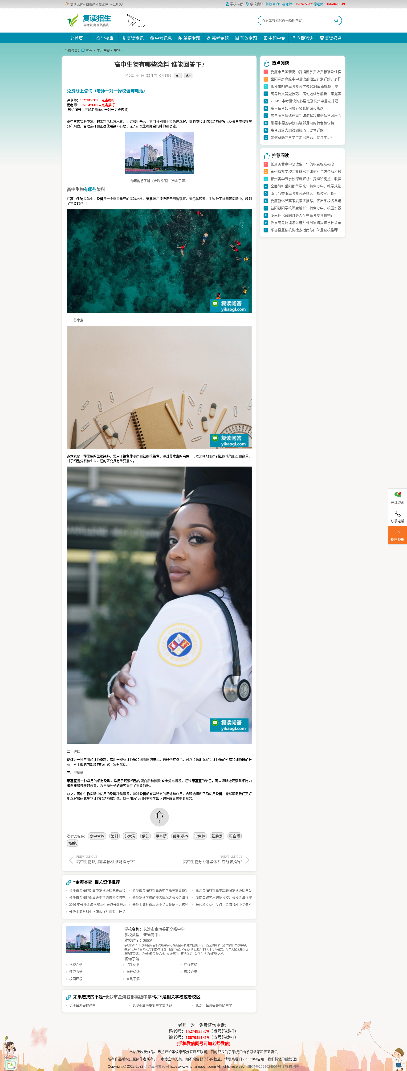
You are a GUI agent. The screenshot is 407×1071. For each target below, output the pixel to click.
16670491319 (197, 1037)
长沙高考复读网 (156, 1066)
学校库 (107, 38)
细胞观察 (180, 836)
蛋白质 (234, 836)
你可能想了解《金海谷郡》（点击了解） (159, 181)
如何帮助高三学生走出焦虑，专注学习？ (302, 138)
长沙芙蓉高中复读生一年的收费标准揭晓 (302, 164)
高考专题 (220, 38)
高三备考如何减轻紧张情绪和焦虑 (297, 108)
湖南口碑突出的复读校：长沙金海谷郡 (224, 897)
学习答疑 (103, 50)
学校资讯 (256, 4)
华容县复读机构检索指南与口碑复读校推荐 (304, 230)
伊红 (145, 836)
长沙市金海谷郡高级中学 (164, 929)
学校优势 (133, 972)
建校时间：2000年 (139, 941)
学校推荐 (236, 4)
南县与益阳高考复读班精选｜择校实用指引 (304, 193)
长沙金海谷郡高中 (82, 1005)
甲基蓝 (161, 836)
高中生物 (97, 836)
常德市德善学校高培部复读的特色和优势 (302, 123)
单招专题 (191, 38)
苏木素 (130, 836)
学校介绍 (75, 965)
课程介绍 (190, 972)
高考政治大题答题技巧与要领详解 (297, 130)
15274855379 (197, 1031)
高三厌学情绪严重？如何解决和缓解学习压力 (306, 116)
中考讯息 (163, 38)
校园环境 (75, 979)
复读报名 (333, 38)
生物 (117, 50)
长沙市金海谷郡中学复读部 (152, 1005)
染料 (114, 836)
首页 (78, 38)
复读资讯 (135, 38)
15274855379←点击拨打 (97, 100)
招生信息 (133, 965)
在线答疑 (190, 965)
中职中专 (276, 38)
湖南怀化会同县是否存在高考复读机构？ (302, 215)
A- (178, 75)
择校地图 (292, 1066)
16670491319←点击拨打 (97, 105)
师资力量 (75, 972)
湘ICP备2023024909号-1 (265, 1066)
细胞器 (217, 836)
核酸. (72, 843)
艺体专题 (248, 38)
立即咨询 (305, 38)
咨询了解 (131, 959)
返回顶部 (397, 540)
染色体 (199, 836)
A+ (188, 75)
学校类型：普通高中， (143, 935)
